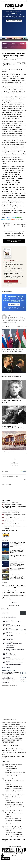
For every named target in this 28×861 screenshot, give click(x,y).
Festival (18, 724)
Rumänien (11, 546)
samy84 (7, 779)
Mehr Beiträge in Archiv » (21, 326)
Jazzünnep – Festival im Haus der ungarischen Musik (13, 644)
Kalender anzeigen (6, 667)
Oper (18, 732)
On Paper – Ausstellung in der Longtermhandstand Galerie (8, 678)
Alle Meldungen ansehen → (8, 507)
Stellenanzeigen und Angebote (20, 1)
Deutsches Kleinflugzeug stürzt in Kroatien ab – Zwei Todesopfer (15, 527)
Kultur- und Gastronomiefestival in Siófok (10, 672)
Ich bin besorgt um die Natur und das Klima (14, 592)
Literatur (22, 730)
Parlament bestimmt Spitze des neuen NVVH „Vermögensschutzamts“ (18, 549)
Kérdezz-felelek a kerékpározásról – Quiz (15, 625)
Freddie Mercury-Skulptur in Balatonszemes (7, 674)
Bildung (3, 722)
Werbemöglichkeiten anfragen (14, 20)
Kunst (17, 730)
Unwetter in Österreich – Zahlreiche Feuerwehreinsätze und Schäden (12, 524)
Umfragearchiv (5, 609)
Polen (3, 734)
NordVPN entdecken (14, 304)
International (19, 565)
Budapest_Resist (9, 795)
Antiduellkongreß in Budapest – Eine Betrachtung (12, 401)
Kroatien (8, 730)
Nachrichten (9, 38)
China (18, 722)
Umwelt (22, 578)
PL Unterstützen (5, 858)
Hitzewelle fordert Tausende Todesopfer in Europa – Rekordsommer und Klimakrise (14, 813)
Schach (22, 734)
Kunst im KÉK (4, 676)
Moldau (8, 732)
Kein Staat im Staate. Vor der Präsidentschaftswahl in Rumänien (11, 375)
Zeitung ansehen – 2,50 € (11, 281)
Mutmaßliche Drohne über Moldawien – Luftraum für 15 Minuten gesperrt (15, 515)
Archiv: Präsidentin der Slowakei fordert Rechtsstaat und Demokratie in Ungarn (13, 350)
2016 (14, 64)
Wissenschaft (5, 742)
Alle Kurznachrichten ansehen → (9, 530)
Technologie (4, 738)
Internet (4, 728)
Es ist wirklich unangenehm (10, 590)
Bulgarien (14, 722)
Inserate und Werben (10, 1)
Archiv (10, 291)
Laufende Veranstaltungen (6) (9, 670)
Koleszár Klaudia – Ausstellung (13, 621)
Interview (9, 728)
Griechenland (11, 726)
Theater (10, 738)
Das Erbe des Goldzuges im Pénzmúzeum (10, 679)
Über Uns (3, 1)
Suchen (23, 613)
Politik (18, 551)
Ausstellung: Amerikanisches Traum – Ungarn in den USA (9, 681)
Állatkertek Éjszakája (10, 655)
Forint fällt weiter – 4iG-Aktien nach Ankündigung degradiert (17, 569)
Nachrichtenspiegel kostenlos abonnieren (14, 240)
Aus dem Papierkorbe (7, 452)
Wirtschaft (16, 38)
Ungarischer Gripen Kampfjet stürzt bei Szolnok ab (17, 556)
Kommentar (22, 728)
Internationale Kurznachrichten (11, 511)
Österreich (23, 732)
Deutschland (4, 724)
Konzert (3, 730)
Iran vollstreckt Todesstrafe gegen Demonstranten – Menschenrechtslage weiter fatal (15, 518)
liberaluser (7, 764)
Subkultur (17, 736)
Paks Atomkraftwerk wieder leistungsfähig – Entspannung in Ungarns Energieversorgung (17, 576)
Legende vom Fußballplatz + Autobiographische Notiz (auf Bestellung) (13, 427)
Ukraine (20, 738)
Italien (13, 728)
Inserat (16, 726)
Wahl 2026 (13, 740)
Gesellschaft (4, 726)
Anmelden (24, 471)
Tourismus (15, 738)
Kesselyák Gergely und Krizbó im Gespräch (16, 630)
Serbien (3, 736)
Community (23, 722)
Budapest (3, 38)
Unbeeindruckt (7, 599)
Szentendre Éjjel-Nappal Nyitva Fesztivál (15, 659)
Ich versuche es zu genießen (10, 594)
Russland (17, 734)
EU (9, 724)
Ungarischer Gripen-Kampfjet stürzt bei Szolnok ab (15, 506)
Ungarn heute (6, 500)
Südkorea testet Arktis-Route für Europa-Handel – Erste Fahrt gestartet (15, 521)
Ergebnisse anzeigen (14, 605)
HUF (9, 719)
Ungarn (20, 551)
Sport (13, 736)
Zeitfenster (11, 742)
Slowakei (8, 736)
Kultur (21, 38)
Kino (17, 728)
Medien (3, 732)
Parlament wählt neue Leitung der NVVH (13, 504)
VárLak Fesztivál (10, 639)
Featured (13, 724)
